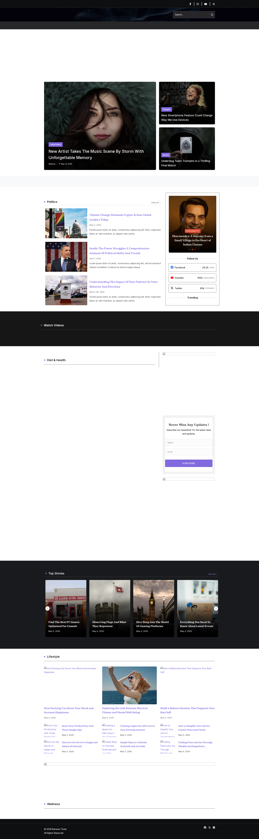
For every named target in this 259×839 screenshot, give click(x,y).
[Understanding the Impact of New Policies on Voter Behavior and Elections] (66, 290)
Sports (166, 155)
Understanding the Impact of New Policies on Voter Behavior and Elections (123, 284)
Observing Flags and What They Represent (109, 624)
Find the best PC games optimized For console (63, 624)
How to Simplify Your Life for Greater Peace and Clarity (194, 728)
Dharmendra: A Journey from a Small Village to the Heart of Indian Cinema (192, 240)
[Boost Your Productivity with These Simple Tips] (51, 730)
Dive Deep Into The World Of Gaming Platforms (152, 624)
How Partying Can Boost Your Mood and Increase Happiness (69, 710)
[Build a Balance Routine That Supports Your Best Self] (187, 685)
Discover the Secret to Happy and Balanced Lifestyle (80, 744)
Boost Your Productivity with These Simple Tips (78, 728)
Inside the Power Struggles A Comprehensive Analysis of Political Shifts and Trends (119, 251)
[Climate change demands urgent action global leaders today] (66, 223)
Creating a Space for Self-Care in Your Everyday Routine (137, 728)
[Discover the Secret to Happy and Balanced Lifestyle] (51, 747)
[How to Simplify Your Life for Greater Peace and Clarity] (167, 730)
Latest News (55, 144)
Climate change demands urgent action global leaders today (120, 217)
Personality (192, 231)
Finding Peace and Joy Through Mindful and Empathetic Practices (195, 744)
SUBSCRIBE (188, 463)
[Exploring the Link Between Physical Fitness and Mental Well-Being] (129, 685)
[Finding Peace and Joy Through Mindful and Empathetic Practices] (167, 747)
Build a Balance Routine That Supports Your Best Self (187, 710)
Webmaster (53, 164)
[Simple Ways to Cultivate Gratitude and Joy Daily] (109, 747)
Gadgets (166, 109)
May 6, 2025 (95, 225)
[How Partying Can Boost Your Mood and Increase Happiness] (71, 685)
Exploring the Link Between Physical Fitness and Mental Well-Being (124, 710)
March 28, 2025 (96, 292)
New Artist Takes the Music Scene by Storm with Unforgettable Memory (96, 154)
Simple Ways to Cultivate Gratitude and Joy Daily (133, 744)
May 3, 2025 (186, 631)
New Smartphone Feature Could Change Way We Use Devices (187, 117)
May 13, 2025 (66, 164)
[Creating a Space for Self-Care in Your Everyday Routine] (109, 730)
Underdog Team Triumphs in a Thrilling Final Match (185, 163)
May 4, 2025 (142, 631)
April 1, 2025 (95, 258)
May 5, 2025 (54, 631)
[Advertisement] (129, 52)
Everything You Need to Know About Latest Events (196, 624)
